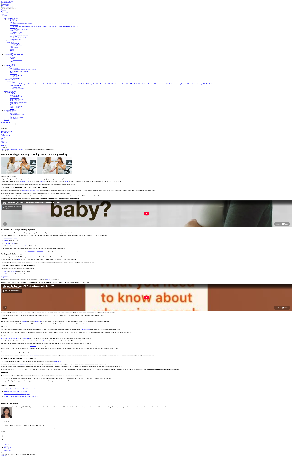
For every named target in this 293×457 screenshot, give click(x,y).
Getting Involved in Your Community (19, 71)
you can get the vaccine (43, 340)
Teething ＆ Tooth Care (72, 26)
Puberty (22, 35)
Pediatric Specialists (17, 75)
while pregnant (37, 321)
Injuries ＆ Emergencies (15, 85)
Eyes (92, 84)
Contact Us (6, 444)
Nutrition (58, 26)
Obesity (171, 84)
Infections (156, 84)
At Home (12, 58)
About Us (6, 446)
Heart (153, 84)
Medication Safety (17, 60)
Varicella (6, 240)
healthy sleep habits (24, 181)
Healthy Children (5, 149)
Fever (94, 84)
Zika (19, 259)
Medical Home (13, 74)
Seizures (175, 84)
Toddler (2, 139)
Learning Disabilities (164, 84)
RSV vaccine (33, 346)
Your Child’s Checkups (15, 21)
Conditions (12, 82)
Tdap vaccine (5, 277)
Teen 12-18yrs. (13, 36)
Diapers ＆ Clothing (42, 26)
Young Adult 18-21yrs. (15, 39)
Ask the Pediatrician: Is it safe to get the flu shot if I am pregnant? (19, 388)
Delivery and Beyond (27, 23)
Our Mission (10, 111)
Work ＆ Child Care (15, 78)
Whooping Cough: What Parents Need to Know (15, 391)
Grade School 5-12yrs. (15, 33)
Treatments (211, 84)
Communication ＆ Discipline (20, 69)
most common (25, 338)
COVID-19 (65, 84)
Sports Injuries (16, 87)
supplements (43, 181)
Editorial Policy (7, 450)
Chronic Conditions (47, 84)
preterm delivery (31, 251)
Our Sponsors (5, 4)
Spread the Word (14, 118)
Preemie (62, 26)
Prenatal (12, 22)
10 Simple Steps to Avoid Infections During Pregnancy (17, 394)
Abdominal (15, 84)
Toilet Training (24, 29)
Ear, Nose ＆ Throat (86, 84)
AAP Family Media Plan (16, 96)
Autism (33, 84)
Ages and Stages (11, 19)
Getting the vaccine (85, 329)
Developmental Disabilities (74, 84)
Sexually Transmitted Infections (184, 84)
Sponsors (12, 115)
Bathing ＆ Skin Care (18, 26)
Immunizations (13, 62)
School (26, 35)
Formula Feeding (51, 26)
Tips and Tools (10, 92)
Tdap (5, 271)
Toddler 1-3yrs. (13, 28)
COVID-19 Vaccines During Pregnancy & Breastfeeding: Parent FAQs (21, 396)
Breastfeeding (26, 26)
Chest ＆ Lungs (39, 84)
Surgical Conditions (204, 84)
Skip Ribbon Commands (7, 1)
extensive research (34, 355)
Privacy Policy (7, 447)
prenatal (67, 181)
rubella (15, 238)
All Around (12, 57)
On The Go (12, 64)
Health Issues (10, 81)
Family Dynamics (14, 68)
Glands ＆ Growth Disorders (129, 84)
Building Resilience (17, 45)
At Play (11, 61)
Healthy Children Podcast (16, 100)
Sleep (65, 26)
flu (7, 271)
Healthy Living (10, 42)
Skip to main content (6, 2)
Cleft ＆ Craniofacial (57, 84)
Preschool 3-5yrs (14, 30)
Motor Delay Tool (14, 103)
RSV (5, 273)
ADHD (20, 84)
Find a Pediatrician (14, 98)
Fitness (14, 29)
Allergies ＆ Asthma (27, 84)
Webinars (12, 109)
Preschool (3, 141)
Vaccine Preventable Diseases (17, 88)
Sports (11, 53)
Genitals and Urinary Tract (115, 84)
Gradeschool (4, 142)
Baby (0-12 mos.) (14, 25)
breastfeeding (57, 361)
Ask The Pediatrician (15, 94)
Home (2, 14)
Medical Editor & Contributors (17, 114)
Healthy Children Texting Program (18, 102)
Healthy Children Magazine (16, 99)
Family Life (9, 67)
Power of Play (13, 76)
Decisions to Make (17, 23)
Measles (6, 238)
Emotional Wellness (14, 43)
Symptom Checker (14, 107)
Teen (2, 143)
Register (7, 5)
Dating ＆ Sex (16, 38)
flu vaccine (24, 321)
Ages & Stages (13, 149)
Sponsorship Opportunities (16, 117)
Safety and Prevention (12, 56)
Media (11, 72)
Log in (2, 5)
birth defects (40, 251)
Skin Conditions (196, 84)
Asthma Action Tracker (15, 95)
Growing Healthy (14, 47)
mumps (10, 238)
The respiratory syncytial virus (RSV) (10, 338)
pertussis (48, 279)
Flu (96, 84)
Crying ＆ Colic (34, 26)
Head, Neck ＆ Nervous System (144, 84)
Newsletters (12, 104)
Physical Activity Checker (16, 106)
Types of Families (31, 69)
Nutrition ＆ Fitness (17, 32)
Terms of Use (7, 448)
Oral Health (12, 50)
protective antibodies (22, 364)
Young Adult (4, 145)
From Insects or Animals (103, 84)
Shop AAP (6, 120)
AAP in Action (13, 113)
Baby (2, 138)
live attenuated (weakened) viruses (30, 190)
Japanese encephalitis (21, 245)
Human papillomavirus (9, 243)
